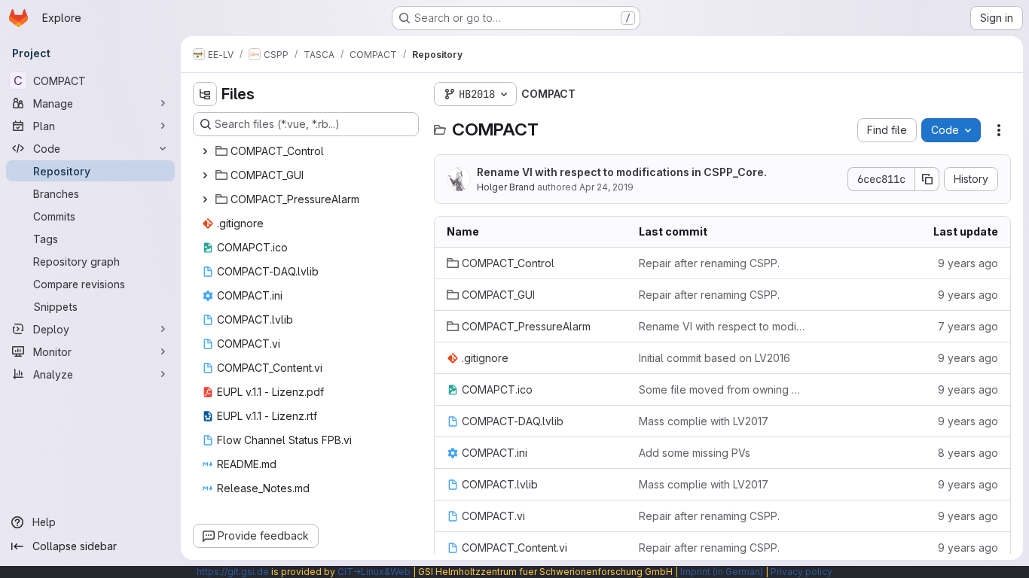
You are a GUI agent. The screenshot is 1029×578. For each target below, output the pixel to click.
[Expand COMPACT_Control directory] (205, 151)
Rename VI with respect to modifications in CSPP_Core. (622, 172)
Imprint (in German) (721, 571)
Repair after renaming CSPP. (709, 263)
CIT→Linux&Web (374, 571)
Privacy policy (801, 571)
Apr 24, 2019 (606, 187)
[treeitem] (307, 151)
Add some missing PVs (694, 452)
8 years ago (968, 452)
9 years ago (968, 263)
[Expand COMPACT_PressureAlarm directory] (205, 199)
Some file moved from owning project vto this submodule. (723, 389)
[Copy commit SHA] (927, 179)
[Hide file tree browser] (205, 94)
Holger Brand (506, 187)
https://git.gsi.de (233, 571)
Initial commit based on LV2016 (714, 357)
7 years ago (968, 326)
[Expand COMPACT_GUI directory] (205, 175)
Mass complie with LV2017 (703, 421)
